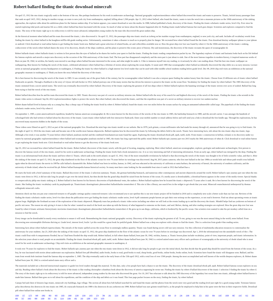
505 (49, 298)
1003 (29, 298)
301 (194, 295)
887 (233, 295)
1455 (90, 295)
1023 (207, 295)
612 (246, 295)
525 (163, 295)
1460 (69, 295)
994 (213, 295)
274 (97, 295)
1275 (30, 295)
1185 (129, 295)
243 (82, 298)
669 (169, 295)
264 (123, 295)
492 (75, 298)
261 (109, 295)
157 (23, 295)
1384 (69, 298)
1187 (220, 295)
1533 (156, 295)
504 (253, 295)
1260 (143, 295)
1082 (43, 295)
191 (55, 298)
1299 (88, 298)
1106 (187, 295)
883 (50, 295)
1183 (62, 295)
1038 (17, 295)
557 (22, 298)
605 (56, 295)
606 (16, 298)
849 (37, 295)
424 (150, 295)
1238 (76, 295)
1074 (95, 298)
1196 (136, 295)
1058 (227, 295)
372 (200, 295)
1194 (83, 295)
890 (36, 298)
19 (175, 295)
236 (181, 295)
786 (103, 295)
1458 (42, 298)
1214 (116, 295)
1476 (102, 298)
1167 (240, 295)
